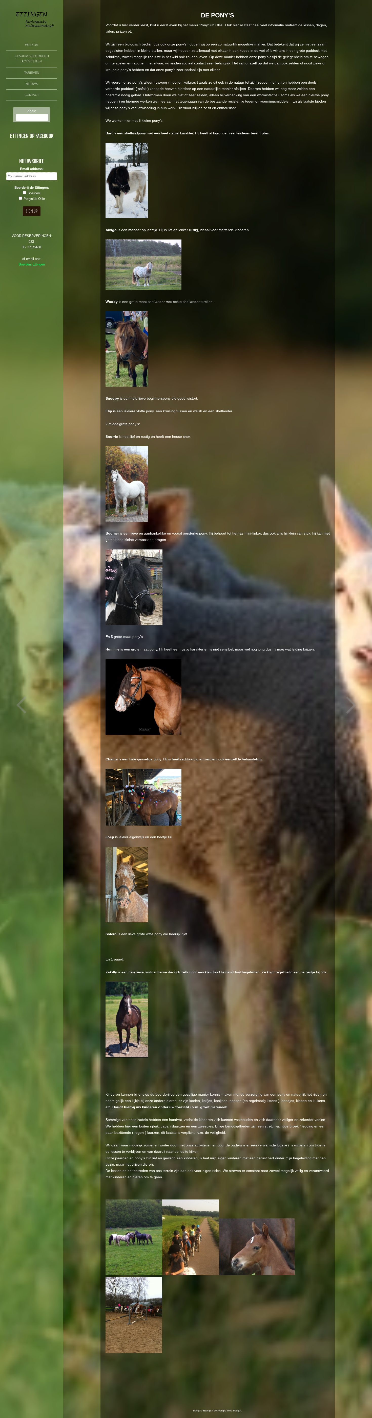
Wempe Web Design (229, 1410)
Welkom (31, 45)
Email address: (32, 169)
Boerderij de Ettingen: (31, 187)
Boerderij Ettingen (32, 264)
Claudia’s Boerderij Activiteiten (32, 58)
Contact (32, 95)
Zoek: (31, 111)
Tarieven (31, 73)
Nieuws (32, 84)
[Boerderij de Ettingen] (31, 30)
